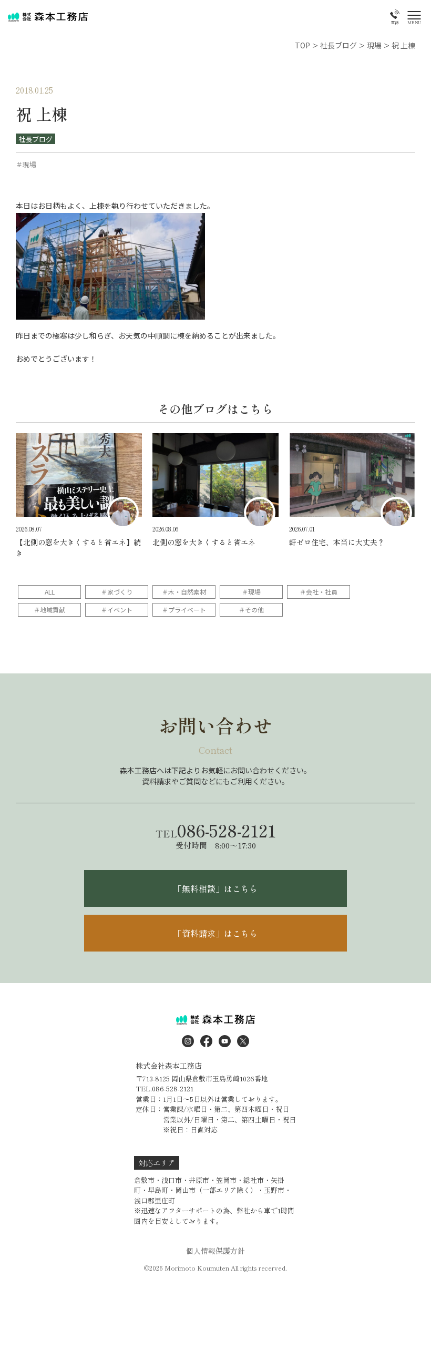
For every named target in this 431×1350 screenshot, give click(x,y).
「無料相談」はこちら (215, 888)
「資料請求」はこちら (215, 933)
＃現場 (251, 591)
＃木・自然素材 (184, 591)
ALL (50, 591)
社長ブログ (35, 139)
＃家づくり (116, 591)
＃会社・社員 (318, 591)
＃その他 (251, 609)
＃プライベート (184, 609)
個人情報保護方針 (215, 1250)
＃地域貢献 (49, 609)
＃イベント (116, 609)
